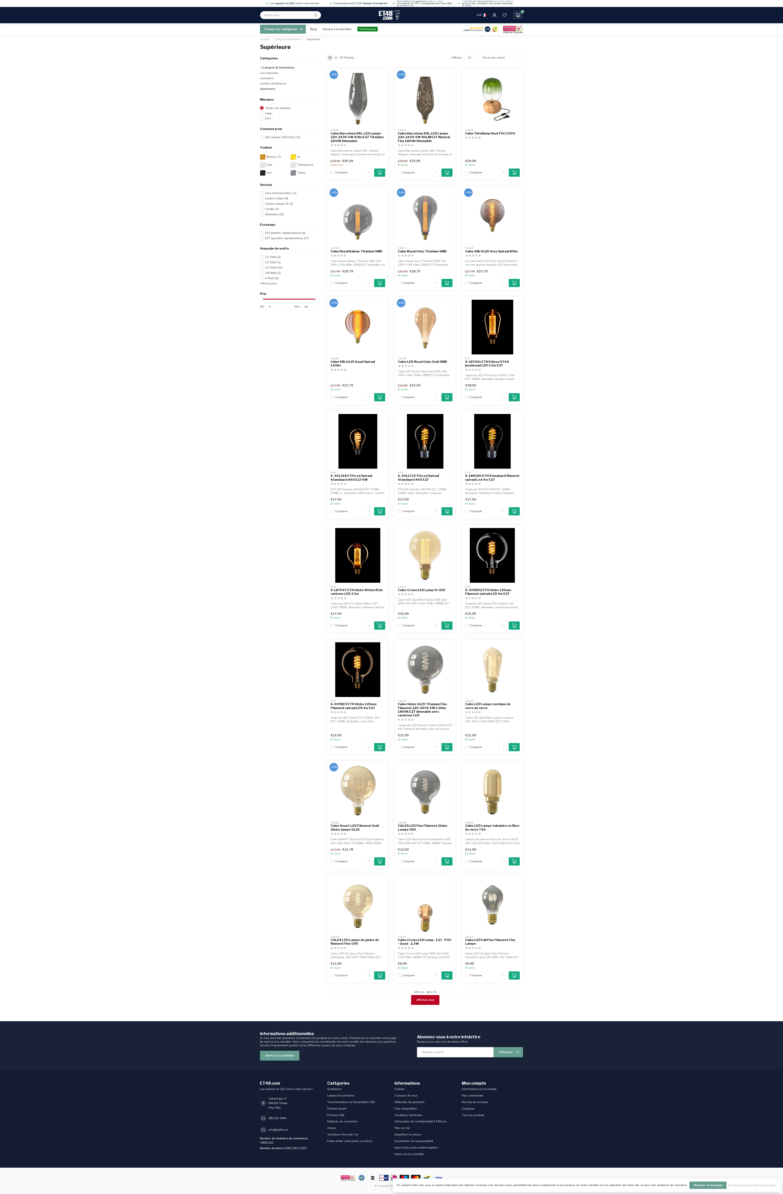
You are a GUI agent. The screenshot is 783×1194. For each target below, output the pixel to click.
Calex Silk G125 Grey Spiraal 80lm (491, 251)
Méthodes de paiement (409, 1102)
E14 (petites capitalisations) (285, 232)
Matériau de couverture (342, 1121)
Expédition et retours (408, 1134)
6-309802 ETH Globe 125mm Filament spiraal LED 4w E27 (488, 592)
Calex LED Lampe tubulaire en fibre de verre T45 (492, 827)
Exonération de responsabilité (414, 1141)
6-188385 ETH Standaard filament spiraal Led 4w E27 (492, 477)
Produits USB (335, 1115)
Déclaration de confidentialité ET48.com (421, 1121)
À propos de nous (406, 1095)
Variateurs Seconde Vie (342, 1134)
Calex (268, 113)
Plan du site (402, 1128)
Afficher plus (268, 283)
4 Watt (271, 278)
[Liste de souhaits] (505, 15)
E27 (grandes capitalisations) (287, 238)
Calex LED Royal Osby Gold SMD (422, 362)
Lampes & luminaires (288, 39)
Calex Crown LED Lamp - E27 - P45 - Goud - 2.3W (424, 941)
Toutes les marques (278, 108)
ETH (268, 118)
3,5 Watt (273, 267)
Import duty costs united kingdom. (416, 1148)
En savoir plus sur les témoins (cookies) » (752, 1185)
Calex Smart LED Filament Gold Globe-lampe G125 (355, 827)
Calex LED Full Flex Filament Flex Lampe (490, 941)
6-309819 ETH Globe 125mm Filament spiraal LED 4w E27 (353, 706)
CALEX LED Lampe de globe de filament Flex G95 (355, 941)
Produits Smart (336, 1109)
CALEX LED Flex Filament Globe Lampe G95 (422, 827)
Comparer (341, 172)
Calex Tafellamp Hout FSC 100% (490, 133)
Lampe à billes (276, 198)
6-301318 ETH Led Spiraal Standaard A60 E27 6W (351, 477)
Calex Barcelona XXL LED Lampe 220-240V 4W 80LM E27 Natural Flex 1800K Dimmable (424, 137)
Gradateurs (334, 1089)
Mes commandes (472, 1095)
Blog (313, 29)
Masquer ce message (708, 1185)
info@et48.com (278, 1130)
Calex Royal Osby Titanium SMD (422, 251)
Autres (331, 1128)
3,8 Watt (273, 272)
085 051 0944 (277, 1118)
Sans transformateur (280, 193)
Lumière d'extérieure (273, 83)
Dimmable (274, 214)
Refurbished (367, 29)
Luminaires (267, 78)
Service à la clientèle (337, 29)
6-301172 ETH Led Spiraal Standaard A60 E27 (418, 477)
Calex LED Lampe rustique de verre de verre (488, 706)
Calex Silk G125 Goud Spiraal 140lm (353, 363)
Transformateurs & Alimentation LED (351, 1102)
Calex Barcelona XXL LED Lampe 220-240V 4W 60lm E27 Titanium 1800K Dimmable (357, 137)
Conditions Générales (408, 1115)
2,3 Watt (273, 257)
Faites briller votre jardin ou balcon (350, 1141)
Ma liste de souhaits (475, 1102)
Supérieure (313, 39)
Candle (272, 209)
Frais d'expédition (406, 1109)
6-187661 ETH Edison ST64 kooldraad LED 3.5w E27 (487, 363)
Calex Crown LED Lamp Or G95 (421, 590)
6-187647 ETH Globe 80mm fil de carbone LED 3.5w (357, 592)
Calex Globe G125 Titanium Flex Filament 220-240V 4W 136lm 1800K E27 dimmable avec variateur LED (422, 709)
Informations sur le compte (479, 1089)
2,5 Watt (273, 262)
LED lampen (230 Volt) (282, 137)
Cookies (400, 1089)
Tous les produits (473, 1115)
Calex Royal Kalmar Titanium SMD (356, 251)
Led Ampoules (269, 73)
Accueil (264, 39)
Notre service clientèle (409, 1154)
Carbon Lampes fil (279, 203)
